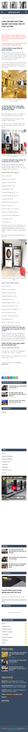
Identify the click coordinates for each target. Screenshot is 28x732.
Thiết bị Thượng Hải (6, 470)
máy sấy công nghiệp (7, 459)
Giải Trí (3, 453)
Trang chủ (4, 17)
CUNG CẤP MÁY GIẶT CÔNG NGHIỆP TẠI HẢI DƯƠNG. (17, 386)
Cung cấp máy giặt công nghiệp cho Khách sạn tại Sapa (17, 401)
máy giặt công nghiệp (7, 456)
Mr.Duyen (5, 29)
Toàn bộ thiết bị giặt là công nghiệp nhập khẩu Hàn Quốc (12, 591)
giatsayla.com (14, 12)
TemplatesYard (13, 728)
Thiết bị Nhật (5, 467)
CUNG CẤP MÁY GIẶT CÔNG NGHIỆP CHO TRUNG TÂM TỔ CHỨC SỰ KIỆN (17, 654)
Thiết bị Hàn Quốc (6, 461)
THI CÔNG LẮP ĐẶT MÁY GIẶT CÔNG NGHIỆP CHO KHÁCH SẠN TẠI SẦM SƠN (17, 394)
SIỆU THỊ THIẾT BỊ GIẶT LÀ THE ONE (16, 729)
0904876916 (9, 694)
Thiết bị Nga (5, 464)
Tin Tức (4, 472)
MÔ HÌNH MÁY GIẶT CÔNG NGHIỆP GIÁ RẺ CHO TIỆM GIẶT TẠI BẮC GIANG (17, 565)
